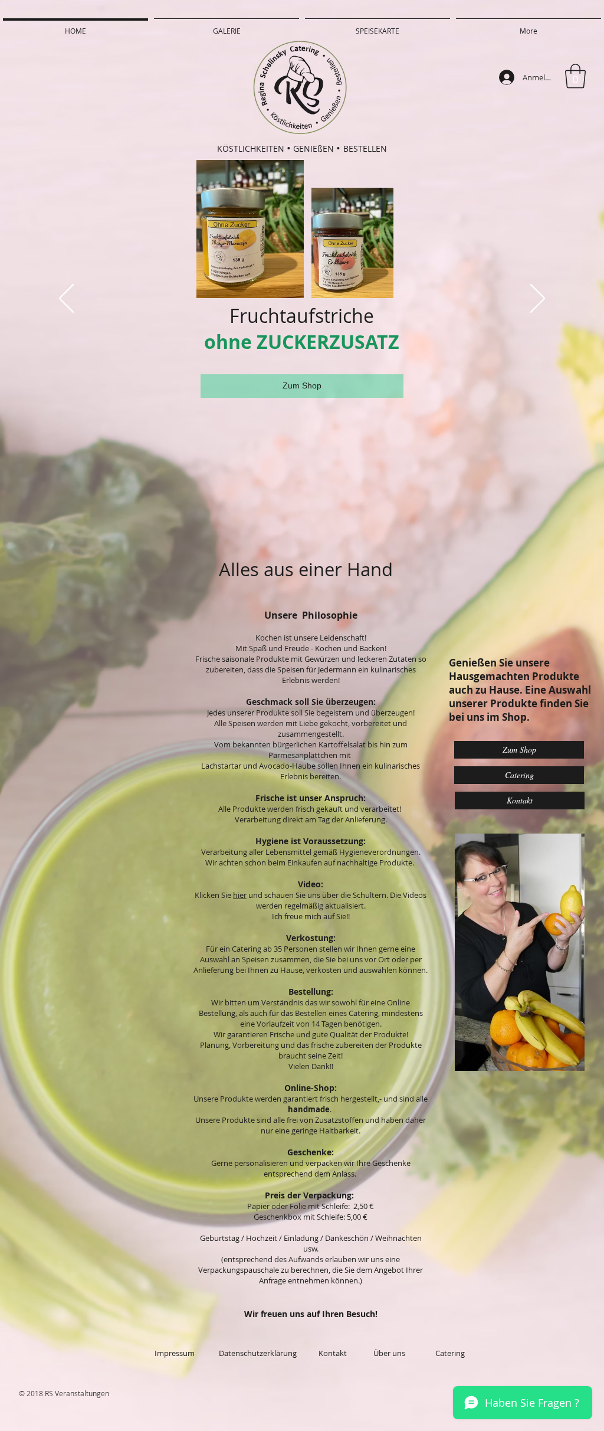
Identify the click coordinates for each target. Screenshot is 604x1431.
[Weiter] (537, 299)
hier (240, 895)
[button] (575, 76)
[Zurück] (66, 299)
